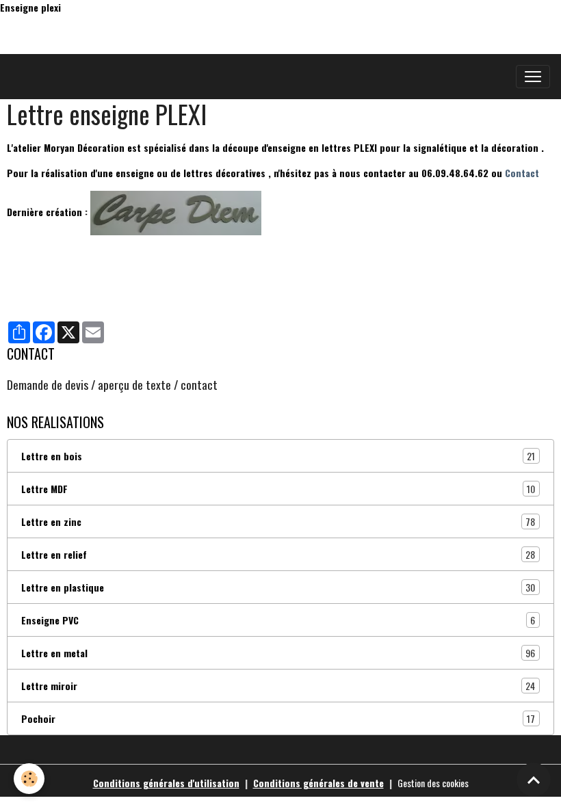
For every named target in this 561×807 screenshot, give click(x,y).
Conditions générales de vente (318, 783)
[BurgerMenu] (533, 76)
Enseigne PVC (278, 620)
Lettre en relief (278, 554)
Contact (522, 173)
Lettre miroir (278, 685)
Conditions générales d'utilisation (166, 783)
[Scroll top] (534, 780)
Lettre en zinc (278, 521)
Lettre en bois (278, 456)
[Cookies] (29, 778)
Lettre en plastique (278, 587)
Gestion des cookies (433, 783)
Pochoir (278, 718)
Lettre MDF (278, 489)
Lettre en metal (278, 653)
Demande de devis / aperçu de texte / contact (112, 384)
